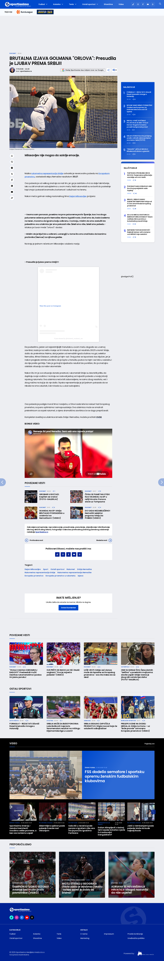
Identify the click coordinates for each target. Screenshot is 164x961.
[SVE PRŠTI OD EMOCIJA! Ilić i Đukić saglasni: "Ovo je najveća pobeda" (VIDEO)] (63, 653)
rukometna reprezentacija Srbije (47, 173)
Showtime (108, 4)
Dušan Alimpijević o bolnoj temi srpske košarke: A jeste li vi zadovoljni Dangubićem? (111, 831)
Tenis (71, 4)
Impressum (109, 934)
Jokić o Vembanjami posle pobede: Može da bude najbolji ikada (140, 828)
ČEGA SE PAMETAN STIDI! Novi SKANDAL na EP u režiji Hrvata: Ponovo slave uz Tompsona (97, 498)
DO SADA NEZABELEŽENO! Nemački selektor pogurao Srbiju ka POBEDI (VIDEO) (97, 514)
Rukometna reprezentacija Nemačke (74, 572)
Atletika (50, 720)
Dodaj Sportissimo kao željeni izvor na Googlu (84, 70)
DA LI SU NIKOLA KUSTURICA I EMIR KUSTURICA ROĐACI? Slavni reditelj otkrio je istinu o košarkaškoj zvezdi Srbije (140, 218)
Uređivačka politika (136, 938)
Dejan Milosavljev (78, 196)
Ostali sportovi (88, 4)
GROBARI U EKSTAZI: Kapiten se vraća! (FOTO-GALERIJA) (49, 496)
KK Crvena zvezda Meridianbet (73, 880)
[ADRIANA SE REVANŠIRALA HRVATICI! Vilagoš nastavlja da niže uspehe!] (131, 875)
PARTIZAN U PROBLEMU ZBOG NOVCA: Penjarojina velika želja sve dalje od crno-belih (139, 175)
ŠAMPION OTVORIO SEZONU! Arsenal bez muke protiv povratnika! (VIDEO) (30, 889)
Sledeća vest (101, 540)
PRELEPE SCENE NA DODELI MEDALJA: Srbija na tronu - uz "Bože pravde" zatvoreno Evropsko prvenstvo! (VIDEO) (135, 727)
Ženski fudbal (90, 767)
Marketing (84, 938)
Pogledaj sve (150, 744)
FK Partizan (72, 823)
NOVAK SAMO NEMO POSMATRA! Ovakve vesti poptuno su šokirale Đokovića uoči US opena (139, 108)
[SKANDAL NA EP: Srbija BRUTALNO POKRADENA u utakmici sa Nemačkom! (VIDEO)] (31, 513)
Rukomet (12, 53)
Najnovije (8, 12)
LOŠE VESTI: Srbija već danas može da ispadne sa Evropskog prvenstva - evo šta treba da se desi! (99, 673)
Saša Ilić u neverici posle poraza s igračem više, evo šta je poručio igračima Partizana (81, 829)
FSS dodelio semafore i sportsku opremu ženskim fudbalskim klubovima (114, 776)
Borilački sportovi (128, 720)
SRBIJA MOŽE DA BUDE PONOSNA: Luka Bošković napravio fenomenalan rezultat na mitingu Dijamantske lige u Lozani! (63, 727)
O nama (83, 934)
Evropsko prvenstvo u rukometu (61, 576)
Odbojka (87, 720)
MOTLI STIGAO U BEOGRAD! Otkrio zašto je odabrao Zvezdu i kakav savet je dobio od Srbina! (82, 888)
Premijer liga (17, 883)
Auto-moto (14, 720)
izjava (80, 576)
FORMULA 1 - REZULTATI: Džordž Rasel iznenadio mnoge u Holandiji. (139, 94)
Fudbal (42, 4)
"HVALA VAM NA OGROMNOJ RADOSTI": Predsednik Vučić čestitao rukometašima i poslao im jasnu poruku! (25, 673)
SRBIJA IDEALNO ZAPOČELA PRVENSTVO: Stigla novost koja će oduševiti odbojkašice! (100, 726)
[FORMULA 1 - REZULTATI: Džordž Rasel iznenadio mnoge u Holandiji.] (26, 707)
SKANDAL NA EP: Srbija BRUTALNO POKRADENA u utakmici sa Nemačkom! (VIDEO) (51, 514)
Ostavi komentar (68, 607)
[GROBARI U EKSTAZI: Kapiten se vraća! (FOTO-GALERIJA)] (31, 496)
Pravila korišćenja (135, 934)
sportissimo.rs (26, 71)
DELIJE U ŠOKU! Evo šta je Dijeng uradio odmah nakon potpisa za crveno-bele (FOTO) (139, 138)
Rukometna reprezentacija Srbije (40, 572)
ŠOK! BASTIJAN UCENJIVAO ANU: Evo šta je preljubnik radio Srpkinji (139, 188)
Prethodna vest (36, 540)
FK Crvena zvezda (46, 823)
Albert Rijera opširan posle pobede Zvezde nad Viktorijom (52, 828)
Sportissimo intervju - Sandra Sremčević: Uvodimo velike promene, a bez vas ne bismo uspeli (22, 829)
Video (121, 4)
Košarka (56, 4)
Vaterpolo (125, 667)
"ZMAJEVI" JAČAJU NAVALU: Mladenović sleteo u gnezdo (138, 150)
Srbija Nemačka (84, 569)
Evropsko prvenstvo (34, 576)
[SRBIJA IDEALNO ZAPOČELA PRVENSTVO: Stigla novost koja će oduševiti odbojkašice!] (100, 707)
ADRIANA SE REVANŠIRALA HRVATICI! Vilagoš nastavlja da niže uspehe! (129, 889)
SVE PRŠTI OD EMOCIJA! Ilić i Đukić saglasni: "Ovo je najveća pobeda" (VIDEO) (63, 672)
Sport (45, 569)
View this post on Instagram (50, 306)
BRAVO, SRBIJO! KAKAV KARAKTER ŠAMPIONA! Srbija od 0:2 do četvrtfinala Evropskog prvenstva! (139, 202)
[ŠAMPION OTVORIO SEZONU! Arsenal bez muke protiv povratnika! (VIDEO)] (32, 875)
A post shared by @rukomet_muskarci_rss (68, 338)
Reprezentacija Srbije (104, 823)
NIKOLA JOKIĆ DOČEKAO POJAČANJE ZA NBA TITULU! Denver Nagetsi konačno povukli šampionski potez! (137, 124)
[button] (153, 812)
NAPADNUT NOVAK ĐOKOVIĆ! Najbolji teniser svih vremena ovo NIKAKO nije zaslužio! (138, 232)
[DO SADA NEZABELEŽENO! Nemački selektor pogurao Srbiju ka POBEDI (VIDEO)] (76, 513)
